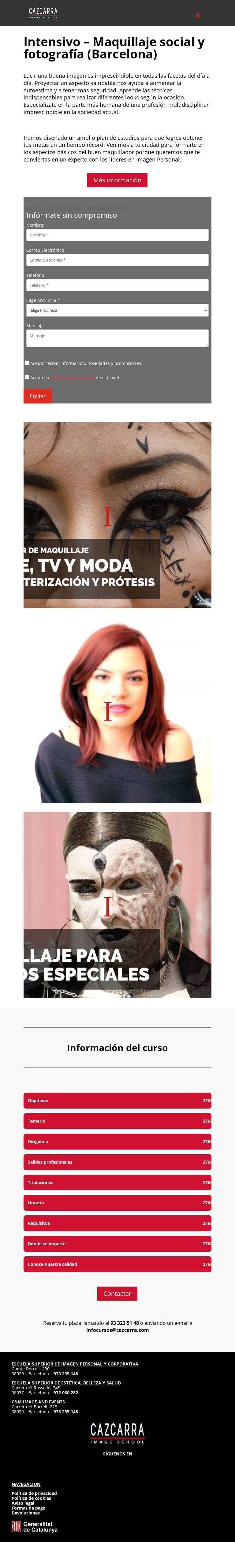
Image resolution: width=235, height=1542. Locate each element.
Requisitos (39, 1223)
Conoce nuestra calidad (52, 1264)
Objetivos (38, 1100)
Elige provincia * (43, 300)
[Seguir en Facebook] (106, 1463)
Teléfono (35, 275)
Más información (117, 180)
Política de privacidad (72, 378)
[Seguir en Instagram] (95, 1463)
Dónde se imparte (46, 1244)
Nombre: (35, 225)
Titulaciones (40, 1182)
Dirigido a (38, 1141)
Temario (36, 1121)
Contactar (117, 1293)
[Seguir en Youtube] (139, 1463)
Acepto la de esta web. (76, 378)
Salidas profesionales (50, 1162)
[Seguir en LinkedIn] (128, 1463)
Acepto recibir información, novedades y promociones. (86, 363)
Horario (36, 1203)
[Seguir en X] (117, 1463)
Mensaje (35, 326)
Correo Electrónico (45, 250)
